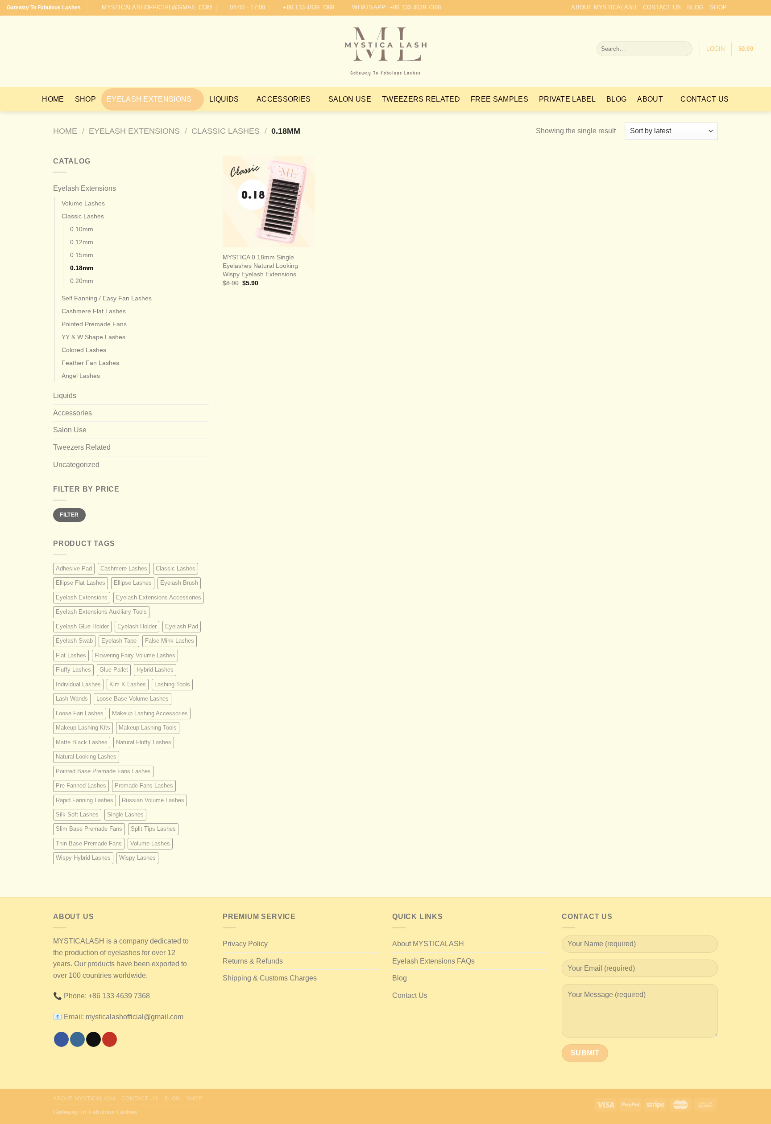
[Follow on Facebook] (734, 7)
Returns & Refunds (253, 961)
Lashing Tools (172, 684)
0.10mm (81, 229)
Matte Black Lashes (82, 742)
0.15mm (81, 254)
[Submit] (683, 49)
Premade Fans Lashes (144, 785)
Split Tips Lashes (153, 828)
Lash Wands (72, 698)
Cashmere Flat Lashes (94, 311)
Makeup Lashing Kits (83, 727)
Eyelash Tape (119, 640)
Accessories (284, 99)
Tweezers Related (421, 99)
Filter (69, 515)
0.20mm (81, 280)
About (650, 99)
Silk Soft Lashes (77, 814)
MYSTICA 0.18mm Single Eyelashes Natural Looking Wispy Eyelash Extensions (260, 265)
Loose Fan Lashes (80, 713)
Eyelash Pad (181, 626)
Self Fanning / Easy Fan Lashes (107, 298)
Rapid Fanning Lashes (84, 800)
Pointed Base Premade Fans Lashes (103, 771)
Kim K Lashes (127, 684)
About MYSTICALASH (603, 7)
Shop (718, 7)
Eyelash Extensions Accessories (158, 597)
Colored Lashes (84, 349)
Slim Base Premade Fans (89, 828)
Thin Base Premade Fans (89, 843)
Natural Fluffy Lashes (143, 742)
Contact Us (662, 7)
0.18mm (81, 267)
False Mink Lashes (169, 640)
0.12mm (81, 242)
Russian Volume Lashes (153, 800)
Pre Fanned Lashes (81, 785)
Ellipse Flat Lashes (80, 582)
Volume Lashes (83, 203)
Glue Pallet (113, 669)
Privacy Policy (245, 944)
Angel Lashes (81, 375)
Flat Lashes (71, 655)
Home (53, 99)
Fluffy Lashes (73, 669)
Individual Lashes (78, 684)
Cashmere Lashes (123, 568)
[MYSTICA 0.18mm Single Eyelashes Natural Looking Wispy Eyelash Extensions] (269, 201)
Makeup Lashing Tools (148, 727)
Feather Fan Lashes (90, 362)
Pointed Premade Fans (94, 324)
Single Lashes (125, 814)
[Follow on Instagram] (743, 7)
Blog (695, 7)
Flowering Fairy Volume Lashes (135, 655)
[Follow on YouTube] (760, 7)
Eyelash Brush (179, 582)
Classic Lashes (225, 130)
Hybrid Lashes (155, 669)
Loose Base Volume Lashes (132, 698)
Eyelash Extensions (149, 99)
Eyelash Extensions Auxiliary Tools (101, 611)
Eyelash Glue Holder (82, 626)
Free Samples (499, 99)
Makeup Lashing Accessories (150, 713)
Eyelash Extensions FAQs (433, 961)
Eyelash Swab (74, 640)
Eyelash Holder (137, 626)
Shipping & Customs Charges (270, 978)
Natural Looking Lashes (86, 756)
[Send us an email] (751, 7)
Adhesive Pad (74, 568)
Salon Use (349, 99)
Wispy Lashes (137, 857)
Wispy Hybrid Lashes (83, 857)
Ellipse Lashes (133, 582)
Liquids (224, 99)
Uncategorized (76, 464)
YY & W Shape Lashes (93, 336)
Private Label (567, 99)
